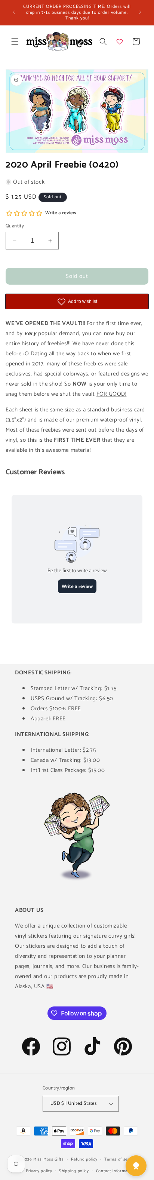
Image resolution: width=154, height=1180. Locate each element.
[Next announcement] (140, 12)
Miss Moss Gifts (48, 1159)
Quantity (15, 226)
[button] (15, 41)
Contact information (115, 1171)
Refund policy (84, 1159)
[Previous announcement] (14, 12)
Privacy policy (39, 1171)
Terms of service (120, 1159)
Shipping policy (74, 1171)
